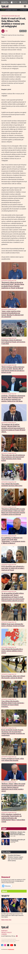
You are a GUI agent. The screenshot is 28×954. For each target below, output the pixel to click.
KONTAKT (4, 930)
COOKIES (4, 934)
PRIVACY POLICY (6, 932)
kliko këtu (19, 881)
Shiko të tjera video (6, 919)
